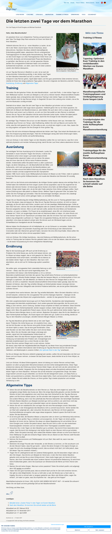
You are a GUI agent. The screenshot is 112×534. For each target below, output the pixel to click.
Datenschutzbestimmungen (57, 524)
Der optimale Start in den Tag (50, 350)
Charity (72, 2)
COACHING (30, 14)
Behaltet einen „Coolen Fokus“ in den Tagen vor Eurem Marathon (32, 503)
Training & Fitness (92, 37)
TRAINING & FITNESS (62, 14)
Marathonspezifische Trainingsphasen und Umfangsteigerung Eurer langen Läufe (94, 95)
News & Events (90, 2)
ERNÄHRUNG (75, 14)
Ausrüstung (10, 83)
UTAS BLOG (39, 14)
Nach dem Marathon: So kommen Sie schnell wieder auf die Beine (33, 505)
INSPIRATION (49, 14)
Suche (97, 2)
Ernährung (18, 83)
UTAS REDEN (20, 14)
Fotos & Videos (80, 2)
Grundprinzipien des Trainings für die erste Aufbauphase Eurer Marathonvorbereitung (95, 124)
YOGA (83, 14)
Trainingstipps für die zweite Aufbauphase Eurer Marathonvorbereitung (95, 154)
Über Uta (66, 2)
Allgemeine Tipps (32, 83)
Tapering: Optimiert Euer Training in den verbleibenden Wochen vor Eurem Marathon (93, 63)
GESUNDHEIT (92, 14)
